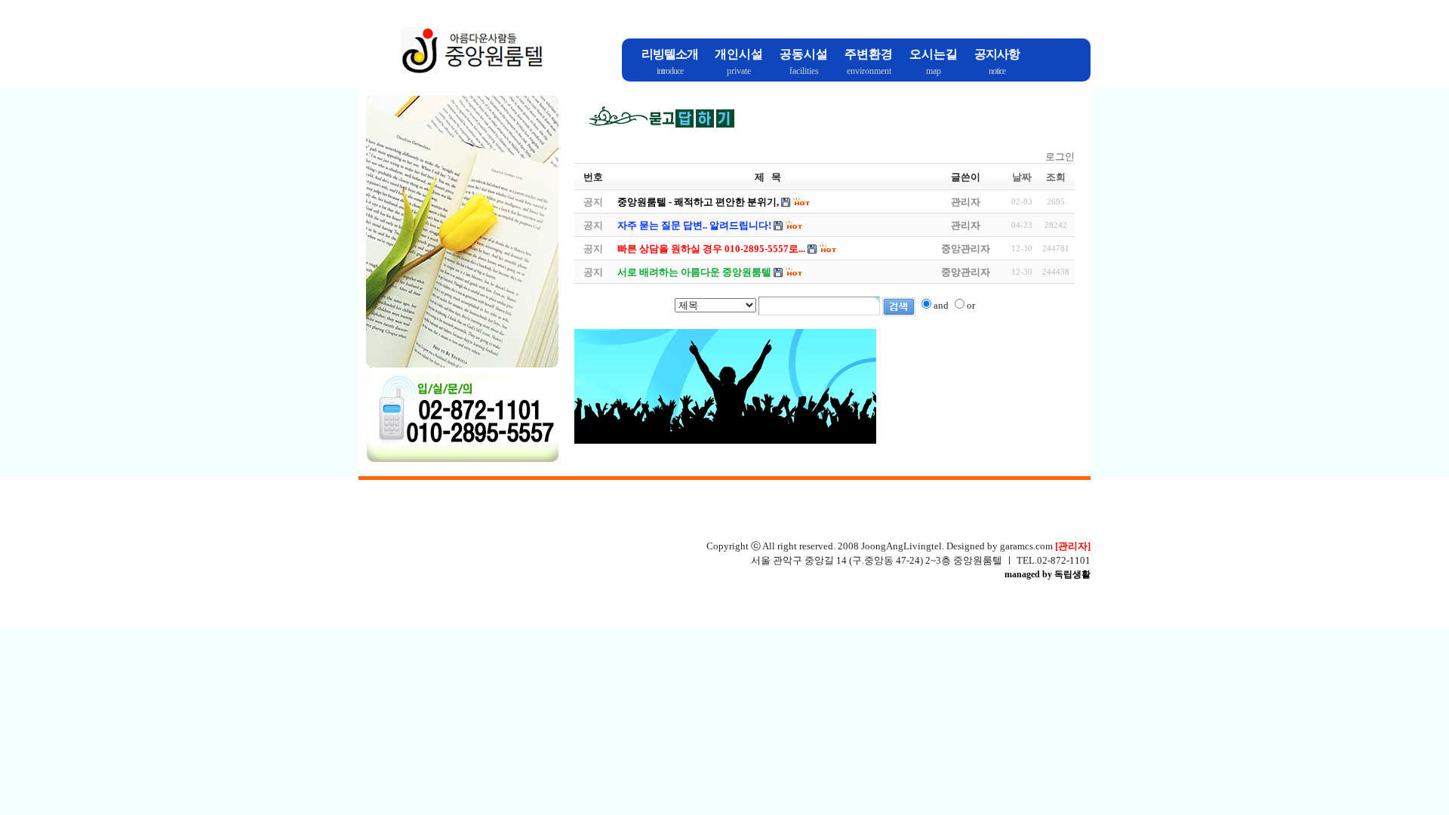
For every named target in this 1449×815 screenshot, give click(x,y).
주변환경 (868, 54)
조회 (1056, 177)
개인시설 (739, 54)
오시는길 (933, 54)
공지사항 (997, 54)
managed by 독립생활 (1047, 574)
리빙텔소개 (669, 54)
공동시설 (804, 54)
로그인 (1060, 156)
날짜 (1022, 177)
